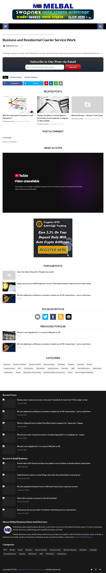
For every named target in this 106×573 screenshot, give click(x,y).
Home (5, 35)
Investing (80, 364)
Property (71, 364)
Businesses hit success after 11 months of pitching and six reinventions (46, 510)
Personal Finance (84, 368)
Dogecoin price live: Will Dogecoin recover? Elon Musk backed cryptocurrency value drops (54, 283)
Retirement (97, 368)
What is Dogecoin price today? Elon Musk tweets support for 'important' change (50, 423)
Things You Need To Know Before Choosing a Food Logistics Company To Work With (52, 118)
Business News (49, 364)
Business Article (14, 35)
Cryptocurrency (9, 368)
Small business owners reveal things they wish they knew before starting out (48, 475)
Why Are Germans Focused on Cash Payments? (18, 116)
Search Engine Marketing (84, 372)
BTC (19, 368)
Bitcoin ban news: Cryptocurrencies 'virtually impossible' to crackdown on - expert (51, 435)
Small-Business (53, 368)
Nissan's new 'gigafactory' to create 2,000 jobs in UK (38, 332)
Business (7, 364)
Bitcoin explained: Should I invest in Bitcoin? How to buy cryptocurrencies (47, 487)
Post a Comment (10, 141)
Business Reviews (31, 77)
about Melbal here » (84, 537)
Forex (70, 372)
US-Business (8, 372)
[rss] (100, 569)
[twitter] (91, 569)
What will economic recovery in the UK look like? (37, 498)
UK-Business (28, 368)
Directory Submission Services (54, 372)
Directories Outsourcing (32, 372)
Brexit (18, 372)
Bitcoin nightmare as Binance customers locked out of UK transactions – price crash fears (54, 295)
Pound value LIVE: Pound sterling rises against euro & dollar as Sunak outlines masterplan (53, 463)
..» (100, 53)
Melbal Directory (12, 46)
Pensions (65, 368)
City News (61, 364)
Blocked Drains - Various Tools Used (87, 115)
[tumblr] (96, 569)
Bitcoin (89, 364)
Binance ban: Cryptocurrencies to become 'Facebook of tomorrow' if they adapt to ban (52, 400)
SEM (73, 368)
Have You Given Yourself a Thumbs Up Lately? (35, 272)
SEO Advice (41, 368)
